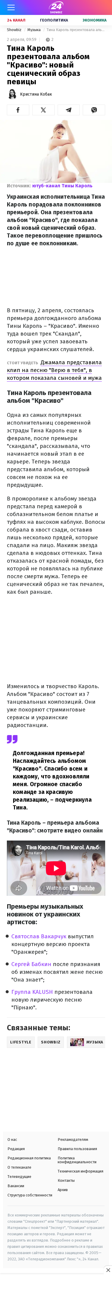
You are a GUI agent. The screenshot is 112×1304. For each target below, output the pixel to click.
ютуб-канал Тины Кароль (62, 186)
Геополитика (54, 20)
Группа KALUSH (32, 991)
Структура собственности (29, 1195)
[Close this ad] (108, 1270)
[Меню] (11, 7)
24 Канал (16, 20)
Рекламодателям (73, 1139)
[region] (56, 1289)
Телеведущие (19, 1176)
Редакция (16, 1149)
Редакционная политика (29, 1158)
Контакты (66, 1180)
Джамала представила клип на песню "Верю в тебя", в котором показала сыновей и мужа (54, 370)
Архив (63, 1189)
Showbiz (14, 30)
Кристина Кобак (36, 94)
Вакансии (15, 1186)
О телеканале (19, 1167)
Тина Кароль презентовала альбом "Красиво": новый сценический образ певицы (76, 30)
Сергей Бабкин (31, 964)
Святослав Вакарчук (38, 936)
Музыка (34, 30)
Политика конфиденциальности (77, 1160)
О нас (12, 1139)
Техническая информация (80, 1171)
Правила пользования (77, 1149)
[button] (18, 110)
